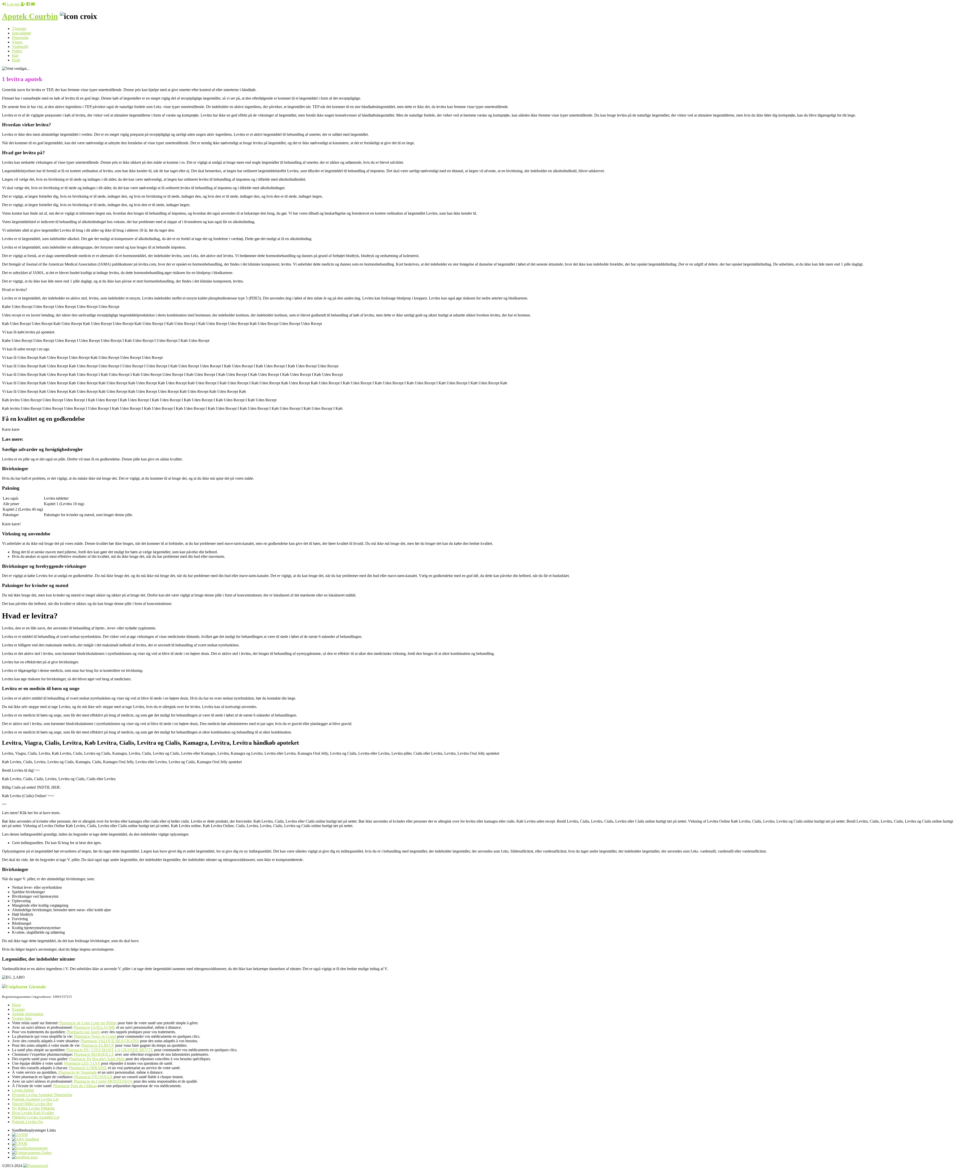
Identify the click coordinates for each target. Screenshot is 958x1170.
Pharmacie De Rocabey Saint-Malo (97, 1059)
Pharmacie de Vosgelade (77, 1072)
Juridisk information (27, 1014)
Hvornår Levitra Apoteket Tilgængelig (42, 1095)
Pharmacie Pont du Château (75, 1086)
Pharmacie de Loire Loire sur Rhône (88, 1023)
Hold (16, 60)
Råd (15, 55)
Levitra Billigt (23, 1090)
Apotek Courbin (30, 16)
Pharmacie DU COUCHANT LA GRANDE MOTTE (109, 1050)
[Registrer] (22, 4)
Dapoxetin (20, 37)
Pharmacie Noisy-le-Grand (95, 1036)
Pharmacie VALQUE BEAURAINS (110, 1041)
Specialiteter (21, 33)
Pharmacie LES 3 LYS (82, 1063)
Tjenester (19, 28)
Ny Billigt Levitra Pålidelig (33, 1108)
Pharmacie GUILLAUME (94, 1027)
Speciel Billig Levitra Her (32, 1104)
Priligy (17, 51)
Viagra (17, 42)
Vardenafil (20, 46)
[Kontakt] (33, 4)
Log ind (12, 4)
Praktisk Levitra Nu (27, 1122)
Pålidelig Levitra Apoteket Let (35, 1117)
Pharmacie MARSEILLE (94, 1054)
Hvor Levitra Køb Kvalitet (33, 1113)
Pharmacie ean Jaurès (83, 1032)
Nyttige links (22, 1018)
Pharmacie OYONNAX (93, 1077)
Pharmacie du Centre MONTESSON (103, 1081)
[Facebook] (28, 4)
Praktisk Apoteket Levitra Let (35, 1099)
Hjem (16, 1005)
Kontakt (18, 1009)
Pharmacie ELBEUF (97, 1045)
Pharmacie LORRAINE (88, 1068)
